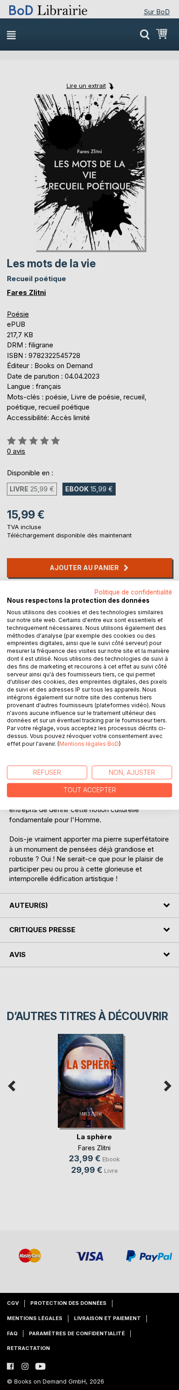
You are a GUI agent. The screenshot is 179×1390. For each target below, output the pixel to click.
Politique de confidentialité (133, 591)
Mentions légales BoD (89, 743)
